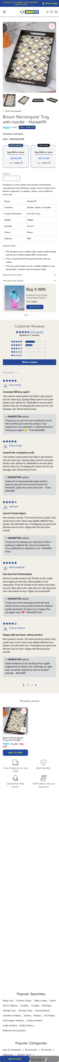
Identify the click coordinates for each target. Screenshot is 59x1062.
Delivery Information (12, 275)
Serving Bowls (42, 1010)
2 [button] (28, 685)
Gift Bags (46, 1005)
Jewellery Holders (12, 1015)
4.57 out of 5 (37, 332)
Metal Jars (8, 1000)
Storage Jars (9, 1010)
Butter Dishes (27, 1025)
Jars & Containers (12, 1050)
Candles (24, 1005)
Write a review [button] (29, 362)
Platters (37, 1015)
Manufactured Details (13, 280)
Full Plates (49, 1015)
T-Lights (35, 1005)
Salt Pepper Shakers (13, 1020)
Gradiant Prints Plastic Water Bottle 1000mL (36, 296)
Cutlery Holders (34, 1020)
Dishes (27, 1015)
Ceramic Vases (23, 1000)
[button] (47, 11)
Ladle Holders (10, 1025)
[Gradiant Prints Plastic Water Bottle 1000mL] (14, 298)
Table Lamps (40, 1000)
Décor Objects (10, 1005)
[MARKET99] (29, 12)
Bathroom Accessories (14, 1030)
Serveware (46, 1050)
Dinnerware (31, 1050)
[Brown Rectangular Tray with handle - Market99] (9, 100)
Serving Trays (25, 1010)
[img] (10, 380)
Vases (53, 1000)
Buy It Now (48, 1058)
